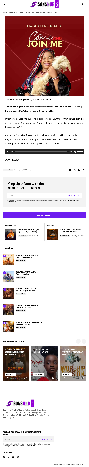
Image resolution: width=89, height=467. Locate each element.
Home (5, 12)
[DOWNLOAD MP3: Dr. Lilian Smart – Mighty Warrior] (8, 293)
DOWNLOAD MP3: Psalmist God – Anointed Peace (29, 323)
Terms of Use (12, 202)
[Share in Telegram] (79, 170)
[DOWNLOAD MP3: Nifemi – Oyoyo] (44, 363)
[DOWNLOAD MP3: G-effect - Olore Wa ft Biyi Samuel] (65, 232)
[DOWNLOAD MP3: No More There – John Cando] (8, 259)
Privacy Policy (71, 200)
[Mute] (75, 151)
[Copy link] (84, 170)
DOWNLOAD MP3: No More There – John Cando (27, 256)
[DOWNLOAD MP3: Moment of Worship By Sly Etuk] (73, 363)
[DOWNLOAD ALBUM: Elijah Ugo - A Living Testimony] (23, 232)
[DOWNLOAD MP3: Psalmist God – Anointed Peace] (8, 326)
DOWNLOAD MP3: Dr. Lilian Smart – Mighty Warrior (26, 290)
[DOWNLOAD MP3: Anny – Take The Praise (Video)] (8, 309)
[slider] (80, 151)
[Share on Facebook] (70, 170)
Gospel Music (13, 12)
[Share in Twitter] (74, 170)
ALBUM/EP (22, 236)
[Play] (7, 151)
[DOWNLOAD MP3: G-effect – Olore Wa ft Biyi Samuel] (16, 363)
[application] (44, 151)
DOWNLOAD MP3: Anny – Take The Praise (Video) (28, 306)
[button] (5, 4)
